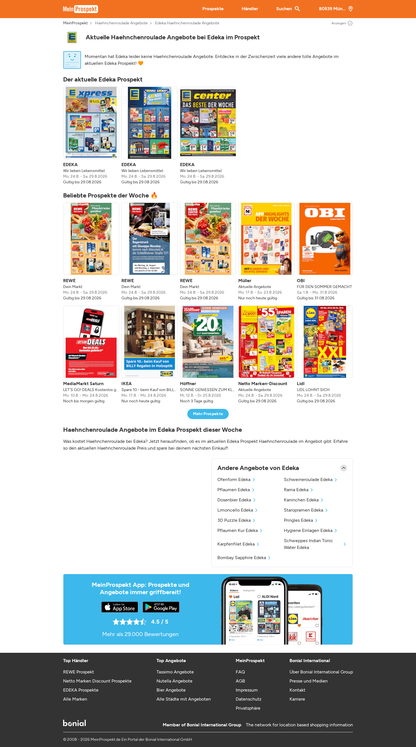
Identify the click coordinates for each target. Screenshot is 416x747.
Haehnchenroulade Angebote (121, 23)
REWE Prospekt (78, 672)
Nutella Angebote (174, 681)
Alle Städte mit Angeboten (183, 699)
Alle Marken (75, 699)
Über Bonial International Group (321, 672)
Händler (250, 8)
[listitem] (91, 136)
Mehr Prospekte (208, 413)
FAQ (240, 672)
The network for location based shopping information (299, 724)
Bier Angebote (171, 690)
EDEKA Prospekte (80, 690)
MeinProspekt (75, 23)
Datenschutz (248, 699)
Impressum (247, 690)
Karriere (297, 699)
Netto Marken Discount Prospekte (97, 681)
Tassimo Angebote (175, 672)
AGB (240, 681)
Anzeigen (338, 23)
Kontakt (297, 690)
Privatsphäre (248, 708)
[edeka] (72, 37)
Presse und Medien (309, 681)
